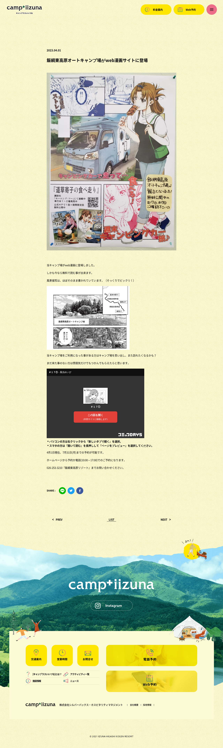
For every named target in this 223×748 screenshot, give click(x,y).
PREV (59, 519)
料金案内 (158, 9)
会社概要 (134, 704)
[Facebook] (79, 490)
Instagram (113, 605)
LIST (111, 519)
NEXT (164, 519)
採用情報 (147, 704)
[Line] (62, 490)
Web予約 (191, 9)
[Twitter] (71, 490)
